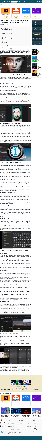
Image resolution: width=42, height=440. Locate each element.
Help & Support (19, 423)
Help (35, 1)
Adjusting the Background (12, 432)
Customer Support (20, 420)
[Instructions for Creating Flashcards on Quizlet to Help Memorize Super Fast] (5, 411)
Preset (27, 422)
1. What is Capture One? (5, 28)
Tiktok (3, 426)
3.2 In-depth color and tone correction (7, 33)
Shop (18, 1)
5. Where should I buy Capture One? (6, 45)
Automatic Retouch (11, 426)
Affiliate (37, 1)
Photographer (35, 422)
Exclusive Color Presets (11, 422)
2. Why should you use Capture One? (6, 29)
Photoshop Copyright (29, 426)
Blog (40, 1)
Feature (9, 420)
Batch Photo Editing (11, 423)
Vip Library (27, 423)
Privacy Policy (19, 429)
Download (32, 1)
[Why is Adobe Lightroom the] (16, 411)
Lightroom (34, 423)
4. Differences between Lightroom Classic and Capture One (10, 38)
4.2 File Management (5, 41)
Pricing (20, 1)
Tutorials (34, 426)
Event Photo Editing (11, 429)
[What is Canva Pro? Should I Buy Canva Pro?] (36, 411)
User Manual (28, 1)
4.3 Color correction (4, 42)
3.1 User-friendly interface (5, 32)
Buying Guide (24, 1)
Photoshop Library (11, 433)
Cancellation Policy (20, 426)
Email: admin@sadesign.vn (5, 438)
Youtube (3, 425)
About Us (18, 422)
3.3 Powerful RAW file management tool (7, 34)
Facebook (3, 422)
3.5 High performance (5, 37)
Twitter (3, 427)
